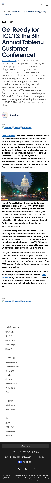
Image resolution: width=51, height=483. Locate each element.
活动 (7, 392)
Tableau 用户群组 (12, 366)
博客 (9, 12)
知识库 (7, 423)
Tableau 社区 (11, 357)
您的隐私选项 (27, 462)
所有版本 (8, 436)
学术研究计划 (10, 388)
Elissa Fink (14, 115)
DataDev (8, 375)
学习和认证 (9, 427)
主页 (5, 12)
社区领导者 (9, 371)
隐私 (18, 457)
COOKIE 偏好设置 (38, 457)
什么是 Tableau (12, 327)
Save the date (9, 60)
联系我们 (8, 349)
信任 (14, 452)
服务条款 (13, 457)
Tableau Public (11, 362)
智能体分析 (9, 332)
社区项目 (8, 379)
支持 (7, 418)
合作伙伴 (9, 401)
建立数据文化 (10, 336)
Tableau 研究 (10, 345)
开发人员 (26, 452)
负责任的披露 (26, 457)
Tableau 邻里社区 (12, 384)
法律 (6, 457)
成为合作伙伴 (10, 410)
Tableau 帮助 (10, 431)
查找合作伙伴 (10, 405)
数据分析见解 (10, 340)
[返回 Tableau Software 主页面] (10, 2)
